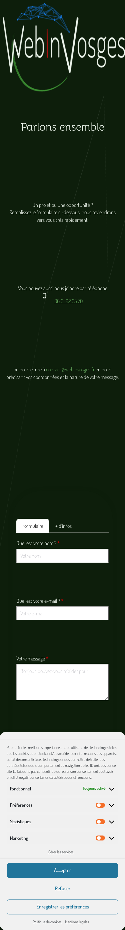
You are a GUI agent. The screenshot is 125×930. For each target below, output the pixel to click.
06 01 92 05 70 (68, 301)
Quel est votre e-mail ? (40, 600)
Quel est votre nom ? (38, 543)
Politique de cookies (47, 921)
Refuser (62, 888)
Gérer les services (61, 851)
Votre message (32, 658)
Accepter (62, 870)
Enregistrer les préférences (62, 906)
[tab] (32, 526)
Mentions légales (77, 921)
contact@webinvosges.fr (70, 369)
